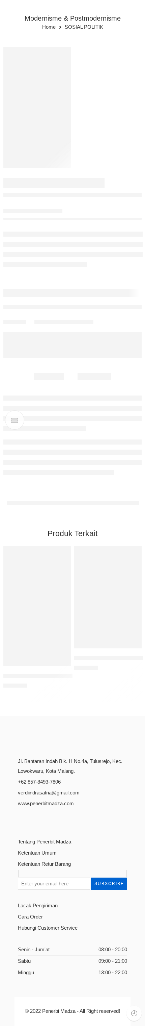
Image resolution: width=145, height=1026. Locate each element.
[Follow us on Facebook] (20, 820)
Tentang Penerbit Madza (44, 841)
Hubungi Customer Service (48, 928)
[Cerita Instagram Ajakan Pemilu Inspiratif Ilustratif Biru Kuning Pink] (37, 107)
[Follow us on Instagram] (44, 820)
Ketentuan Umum (37, 853)
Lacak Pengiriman (38, 905)
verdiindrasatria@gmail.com (49, 792)
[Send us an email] (32, 820)
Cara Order (30, 917)
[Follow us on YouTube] (55, 820)
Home (49, 27)
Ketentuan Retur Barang (44, 864)
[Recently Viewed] (134, 1013)
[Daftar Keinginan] (64, 553)
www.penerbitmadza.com (46, 803)
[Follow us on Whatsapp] (67, 820)
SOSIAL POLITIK (84, 27)
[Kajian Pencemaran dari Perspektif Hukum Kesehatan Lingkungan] (37, 606)
